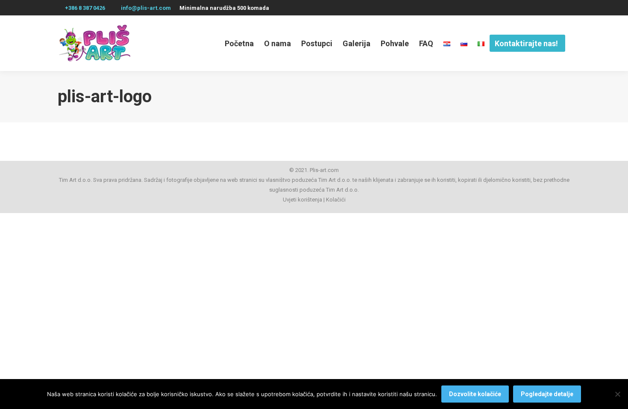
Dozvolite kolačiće (475, 394)
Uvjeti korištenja (302, 199)
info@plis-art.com (146, 8)
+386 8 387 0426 (85, 8)
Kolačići (336, 199)
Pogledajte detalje (547, 394)
